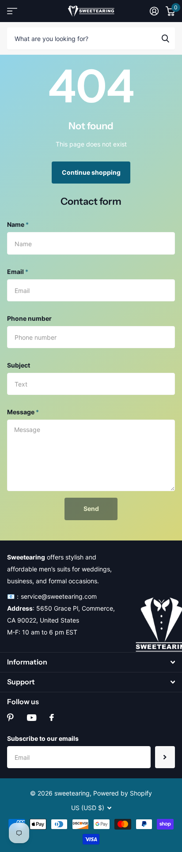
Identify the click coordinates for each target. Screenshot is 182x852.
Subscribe (165, 757)
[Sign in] (154, 11)
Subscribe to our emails (43, 738)
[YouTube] (31, 717)
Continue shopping (91, 172)
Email (17, 271)
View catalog (12, 11)
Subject (18, 365)
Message (23, 412)
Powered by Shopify (122, 793)
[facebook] (51, 717)
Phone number (29, 318)
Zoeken (165, 38)
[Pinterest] (10, 717)
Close (91, 662)
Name (18, 224)
